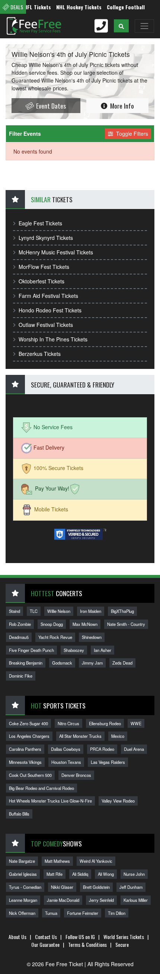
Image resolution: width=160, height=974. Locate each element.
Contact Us (46, 937)
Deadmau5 (19, 637)
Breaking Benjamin (25, 663)
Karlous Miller (136, 900)
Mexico (117, 736)
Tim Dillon (116, 913)
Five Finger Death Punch (31, 650)
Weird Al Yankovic (96, 861)
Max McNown (85, 624)
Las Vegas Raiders (108, 762)
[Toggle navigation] (144, 26)
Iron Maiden (90, 611)
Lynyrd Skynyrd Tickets (46, 237)
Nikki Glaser (62, 887)
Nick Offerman (22, 913)
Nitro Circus (68, 723)
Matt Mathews (57, 861)
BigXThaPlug (122, 611)
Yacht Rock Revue (55, 637)
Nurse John (134, 874)
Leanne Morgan (23, 900)
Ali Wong (106, 874)
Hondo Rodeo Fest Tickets (50, 310)
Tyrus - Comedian (25, 887)
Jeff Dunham (131, 887)
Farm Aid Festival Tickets (48, 295)
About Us (17, 937)
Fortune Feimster (82, 913)
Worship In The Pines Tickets (53, 339)
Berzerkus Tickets (40, 353)
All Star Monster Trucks (80, 736)
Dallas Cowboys (65, 749)
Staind (14, 611)
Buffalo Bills (19, 814)
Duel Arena (134, 749)
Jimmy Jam (92, 663)
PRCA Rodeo (102, 749)
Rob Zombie (20, 624)
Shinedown (92, 637)
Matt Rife (55, 874)
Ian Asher (102, 650)
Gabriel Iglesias (23, 874)
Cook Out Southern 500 (30, 775)
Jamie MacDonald (63, 900)
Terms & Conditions (87, 944)
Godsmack (62, 663)
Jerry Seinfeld (101, 900)
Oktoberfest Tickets (41, 281)
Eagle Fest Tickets (40, 223)
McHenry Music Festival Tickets (56, 252)
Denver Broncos (76, 775)
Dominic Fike (20, 676)
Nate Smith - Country (126, 624)
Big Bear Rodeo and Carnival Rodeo (41, 788)
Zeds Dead (122, 663)
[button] (121, 25)
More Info (121, 105)
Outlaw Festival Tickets (46, 324)
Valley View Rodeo (118, 801)
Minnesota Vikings (25, 762)
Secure (122, 944)
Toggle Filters (131, 133)
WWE (136, 723)
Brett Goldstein (96, 887)
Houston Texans (66, 762)
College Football (120, 7)
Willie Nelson (58, 611)
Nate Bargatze (22, 861)
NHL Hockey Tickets (73, 7)
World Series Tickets (123, 937)
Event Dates (50, 105)
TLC (34, 611)
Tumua (51, 913)
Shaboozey (74, 650)
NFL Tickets (31, 7)
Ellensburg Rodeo (105, 723)
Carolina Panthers (25, 749)
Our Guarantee (45, 944)
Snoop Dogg (52, 624)
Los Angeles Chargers (29, 736)
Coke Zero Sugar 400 (28, 723)
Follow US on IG (80, 937)
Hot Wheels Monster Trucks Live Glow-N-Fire (50, 801)
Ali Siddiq (80, 874)
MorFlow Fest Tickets (44, 266)
